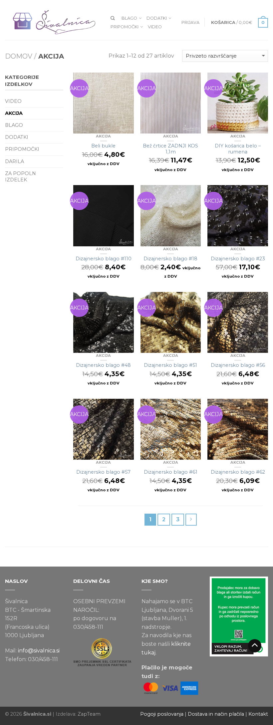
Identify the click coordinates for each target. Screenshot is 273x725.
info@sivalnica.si (39, 650)
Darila (14, 161)
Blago (129, 18)
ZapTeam (89, 714)
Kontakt (258, 714)
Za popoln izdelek (20, 176)
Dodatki (156, 18)
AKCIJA (103, 136)
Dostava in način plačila (216, 714)
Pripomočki (124, 26)
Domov (18, 56)
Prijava (190, 22)
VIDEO (155, 26)
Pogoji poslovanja (161, 714)
